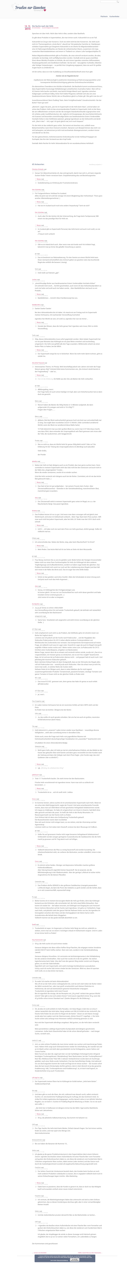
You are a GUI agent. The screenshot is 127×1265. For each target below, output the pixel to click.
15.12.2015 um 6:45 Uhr (41, 617)
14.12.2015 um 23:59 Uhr (38, 702)
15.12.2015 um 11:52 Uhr (41, 832)
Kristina (34, 511)
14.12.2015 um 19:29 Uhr (38, 191)
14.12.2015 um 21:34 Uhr (41, 242)
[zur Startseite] (28, 7)
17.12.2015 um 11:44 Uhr (41, 1184)
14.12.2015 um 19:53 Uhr (38, 306)
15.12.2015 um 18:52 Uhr (38, 979)
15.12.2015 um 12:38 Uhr (41, 765)
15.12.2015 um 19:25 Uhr (38, 1006)
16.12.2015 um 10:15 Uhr (38, 1092)
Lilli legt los (35, 1077)
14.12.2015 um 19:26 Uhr (38, 170)
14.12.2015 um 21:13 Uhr (38, 512)
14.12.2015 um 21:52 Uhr (41, 526)
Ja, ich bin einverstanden (74, 1259)
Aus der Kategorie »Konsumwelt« (50, 28)
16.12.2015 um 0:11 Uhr (38, 1079)
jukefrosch (35, 775)
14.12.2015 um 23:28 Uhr (38, 630)
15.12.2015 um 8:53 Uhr (41, 748)
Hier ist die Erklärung (45, 379)
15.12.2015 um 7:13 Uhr (38, 728)
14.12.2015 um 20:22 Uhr (38, 364)
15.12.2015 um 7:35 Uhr (41, 499)
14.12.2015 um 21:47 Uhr (38, 557)
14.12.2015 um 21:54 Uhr (41, 547)
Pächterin (104, 16)
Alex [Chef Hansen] (38, 363)
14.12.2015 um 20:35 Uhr (38, 462)
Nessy (39, 179)
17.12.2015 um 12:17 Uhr (41, 1197)
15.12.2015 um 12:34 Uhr (41, 847)
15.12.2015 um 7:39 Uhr (41, 587)
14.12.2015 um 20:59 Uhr (41, 483)
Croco (34, 799)
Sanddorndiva (36, 305)
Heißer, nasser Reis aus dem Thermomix (90, 1253)
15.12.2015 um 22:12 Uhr (41, 402)
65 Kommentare (36, 28)
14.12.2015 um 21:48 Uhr (41, 255)
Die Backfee (36, 604)
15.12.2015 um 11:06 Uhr (38, 800)
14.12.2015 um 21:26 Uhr (38, 539)
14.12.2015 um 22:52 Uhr (38, 605)
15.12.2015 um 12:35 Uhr (41, 790)
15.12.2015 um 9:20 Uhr (41, 270)
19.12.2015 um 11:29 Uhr (41, 692)
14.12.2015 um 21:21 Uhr (41, 226)
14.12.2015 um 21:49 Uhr (41, 387)
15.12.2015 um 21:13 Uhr (38, 1042)
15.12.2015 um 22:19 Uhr (41, 863)
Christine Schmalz (37, 169)
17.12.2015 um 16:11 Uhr (41, 1223)
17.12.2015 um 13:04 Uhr (41, 1212)
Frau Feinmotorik (37, 940)
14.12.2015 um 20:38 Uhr (41, 351)
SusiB (34, 924)
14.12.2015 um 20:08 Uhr (38, 336)
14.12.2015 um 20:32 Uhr (41, 376)
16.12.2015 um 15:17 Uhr (41, 1115)
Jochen (34, 279)
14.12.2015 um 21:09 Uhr (41, 213)
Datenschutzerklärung (62, 1260)
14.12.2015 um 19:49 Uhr (38, 281)
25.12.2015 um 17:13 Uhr (41, 883)
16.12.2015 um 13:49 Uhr (38, 1126)
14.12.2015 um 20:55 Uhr (41, 203)
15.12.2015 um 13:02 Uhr (38, 898)
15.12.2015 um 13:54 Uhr (38, 926)
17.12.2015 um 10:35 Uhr (41, 1169)
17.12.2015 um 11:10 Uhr (41, 442)
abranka (34, 461)
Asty (36, 498)
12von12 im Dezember (39, 1253)
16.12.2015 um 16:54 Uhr (41, 418)
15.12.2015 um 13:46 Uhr (41, 715)
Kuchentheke (114, 16)
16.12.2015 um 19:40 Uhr (38, 1141)
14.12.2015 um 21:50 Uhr (41, 574)
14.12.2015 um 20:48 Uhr (41, 295)
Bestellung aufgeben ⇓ (95, 164)
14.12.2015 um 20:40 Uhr (41, 323)
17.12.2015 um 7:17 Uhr (38, 1152)
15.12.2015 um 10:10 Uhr (38, 776)
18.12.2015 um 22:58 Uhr (41, 679)
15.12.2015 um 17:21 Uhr (38, 941)
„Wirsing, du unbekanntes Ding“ (52, 768)
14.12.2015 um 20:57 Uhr (41, 180)
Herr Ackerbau (36, 189)
